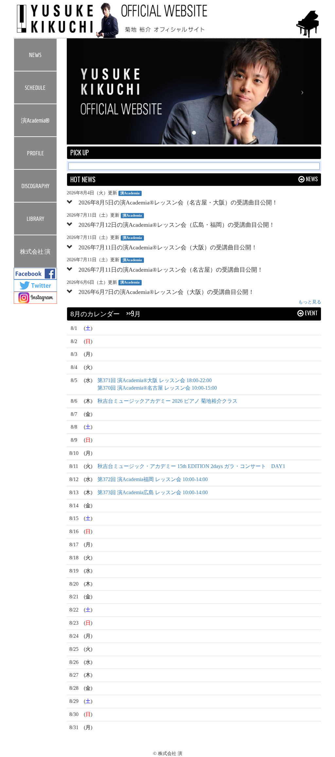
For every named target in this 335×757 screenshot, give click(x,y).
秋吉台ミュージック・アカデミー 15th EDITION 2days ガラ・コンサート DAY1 (191, 466)
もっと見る (309, 302)
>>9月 (133, 313)
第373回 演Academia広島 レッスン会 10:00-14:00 (152, 492)
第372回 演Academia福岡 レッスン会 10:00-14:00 (152, 479)
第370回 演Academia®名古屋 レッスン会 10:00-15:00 (157, 388)
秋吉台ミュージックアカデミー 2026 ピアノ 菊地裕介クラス (167, 401)
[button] (86, 91)
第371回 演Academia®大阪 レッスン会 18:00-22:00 (154, 380)
